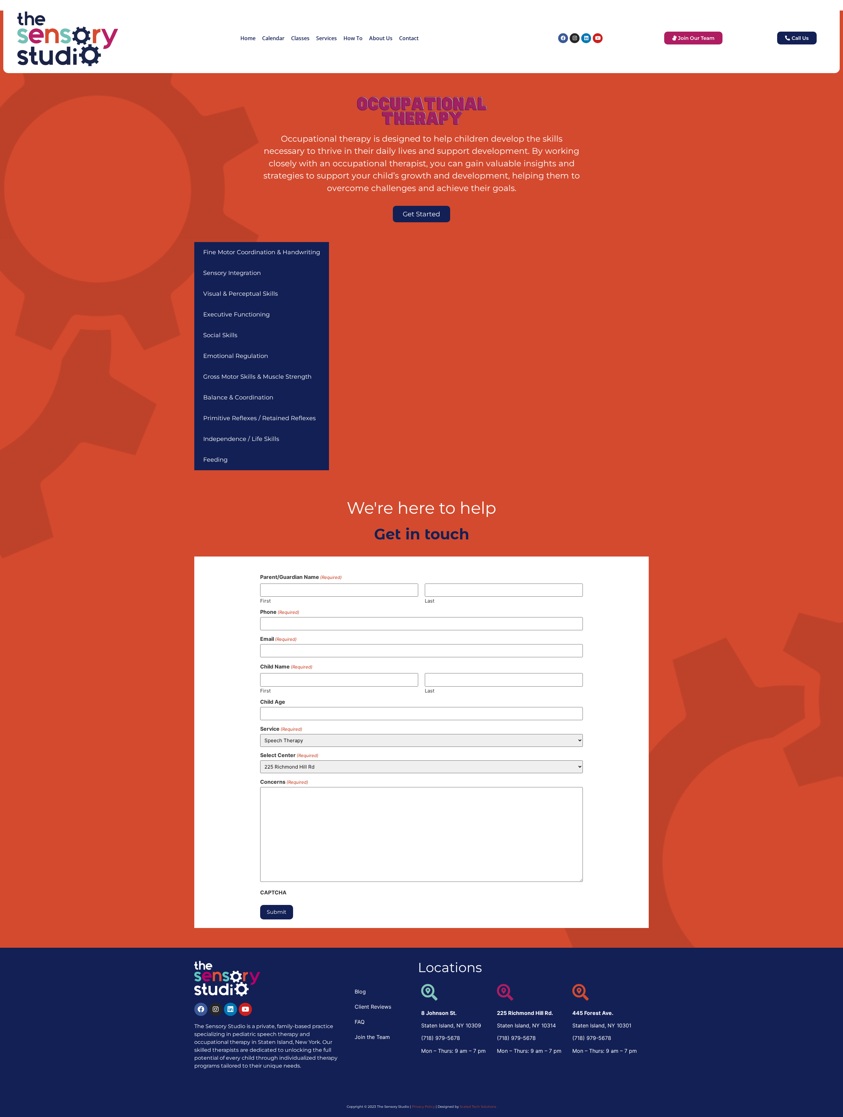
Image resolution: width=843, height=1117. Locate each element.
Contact (409, 38)
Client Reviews (373, 1006)
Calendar (273, 38)
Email (278, 638)
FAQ (360, 1022)
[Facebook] (563, 38)
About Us (381, 38)
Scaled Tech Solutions (478, 1106)
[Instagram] (575, 38)
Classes (300, 38)
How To (353, 38)
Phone (279, 611)
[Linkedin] (586, 38)
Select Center (289, 755)
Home (248, 38)
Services (326, 38)
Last (429, 600)
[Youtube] (598, 38)
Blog (360, 991)
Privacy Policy (423, 1106)
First (265, 600)
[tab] (261, 252)
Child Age (272, 701)
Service (281, 728)
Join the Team (372, 1037)
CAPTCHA (273, 892)
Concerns (284, 781)
